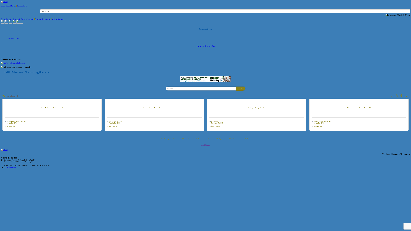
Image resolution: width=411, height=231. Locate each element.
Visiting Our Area (58, 19)
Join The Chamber (247, 139)
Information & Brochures (235, 139)
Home (3, 6)
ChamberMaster (11, 167)
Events (15, 19)
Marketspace (211, 139)
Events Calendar (183, 139)
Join (15, 6)
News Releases (173, 139)
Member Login (22, 6)
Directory (9, 19)
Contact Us (9, 6)
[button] (3, 96)
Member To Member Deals (200, 139)
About (3, 19)
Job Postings (218, 139)
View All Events (13, 38)
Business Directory (164, 139)
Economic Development (43, 19)
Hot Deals (190, 139)
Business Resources (27, 19)
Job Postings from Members (206, 46)
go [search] (241, 88)
